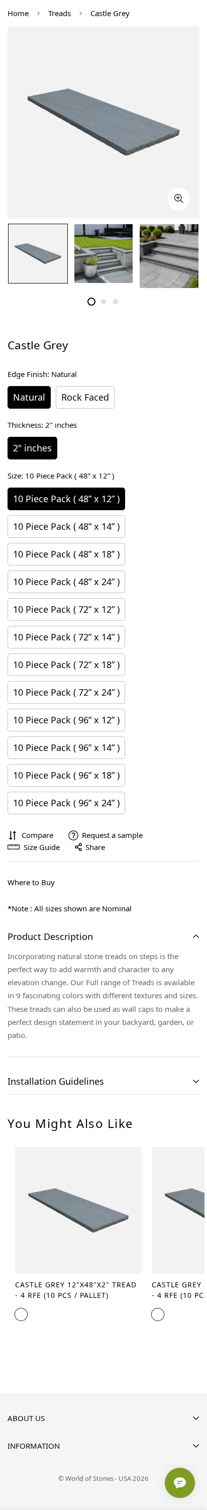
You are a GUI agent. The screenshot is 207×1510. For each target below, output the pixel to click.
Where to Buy (31, 882)
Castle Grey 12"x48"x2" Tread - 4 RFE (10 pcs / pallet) (76, 1290)
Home (18, 13)
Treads (59, 13)
